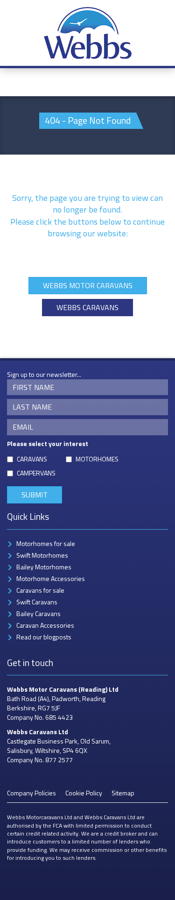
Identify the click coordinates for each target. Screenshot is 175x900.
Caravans (32, 459)
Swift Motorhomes (42, 555)
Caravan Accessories (45, 625)
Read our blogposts (43, 637)
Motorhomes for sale (45, 543)
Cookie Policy (83, 793)
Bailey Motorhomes (43, 567)
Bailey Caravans (38, 613)
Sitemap (123, 793)
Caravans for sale (40, 590)
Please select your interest (47, 443)
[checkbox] (10, 459)
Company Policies (31, 793)
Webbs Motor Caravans (88, 285)
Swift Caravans (36, 602)
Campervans (36, 473)
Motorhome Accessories (50, 578)
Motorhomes (97, 459)
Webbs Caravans (87, 307)
